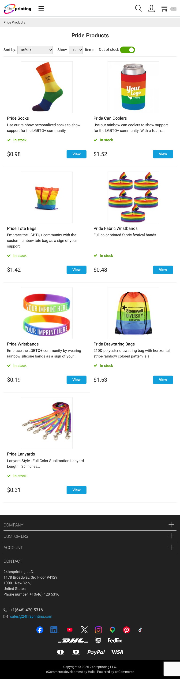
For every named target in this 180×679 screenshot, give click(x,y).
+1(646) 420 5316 (26, 609)
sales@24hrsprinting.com (31, 616)
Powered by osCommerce (115, 672)
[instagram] (98, 630)
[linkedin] (54, 630)
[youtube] (70, 630)
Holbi (91, 672)
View (76, 154)
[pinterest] (126, 630)
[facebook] (39, 630)
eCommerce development (64, 672)
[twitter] (84, 630)
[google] (112, 630)
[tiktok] (140, 630)
